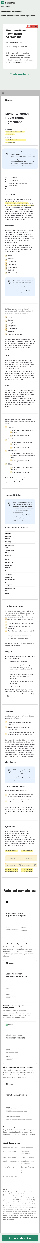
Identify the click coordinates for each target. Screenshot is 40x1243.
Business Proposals (28, 1167)
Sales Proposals (27, 1147)
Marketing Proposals (11, 1161)
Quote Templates (9, 1167)
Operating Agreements (25, 1152)
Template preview (18, 74)
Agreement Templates (7, 1172)
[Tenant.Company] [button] (10, 134)
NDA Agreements (9, 1151)
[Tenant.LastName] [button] (19, 131)
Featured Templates (10, 1147)
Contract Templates (10, 1177)
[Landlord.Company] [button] (10, 142)
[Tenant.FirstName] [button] (10, 131)
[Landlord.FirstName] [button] (11, 139)
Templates (5, 7)
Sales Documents (27, 1157)
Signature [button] (13, 858)
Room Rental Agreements (11, 11)
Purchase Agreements (25, 1172)
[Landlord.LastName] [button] (21, 139)
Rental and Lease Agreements (27, 1162)
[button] (6, 256)
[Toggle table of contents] (3, 93)
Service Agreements (10, 1157)
